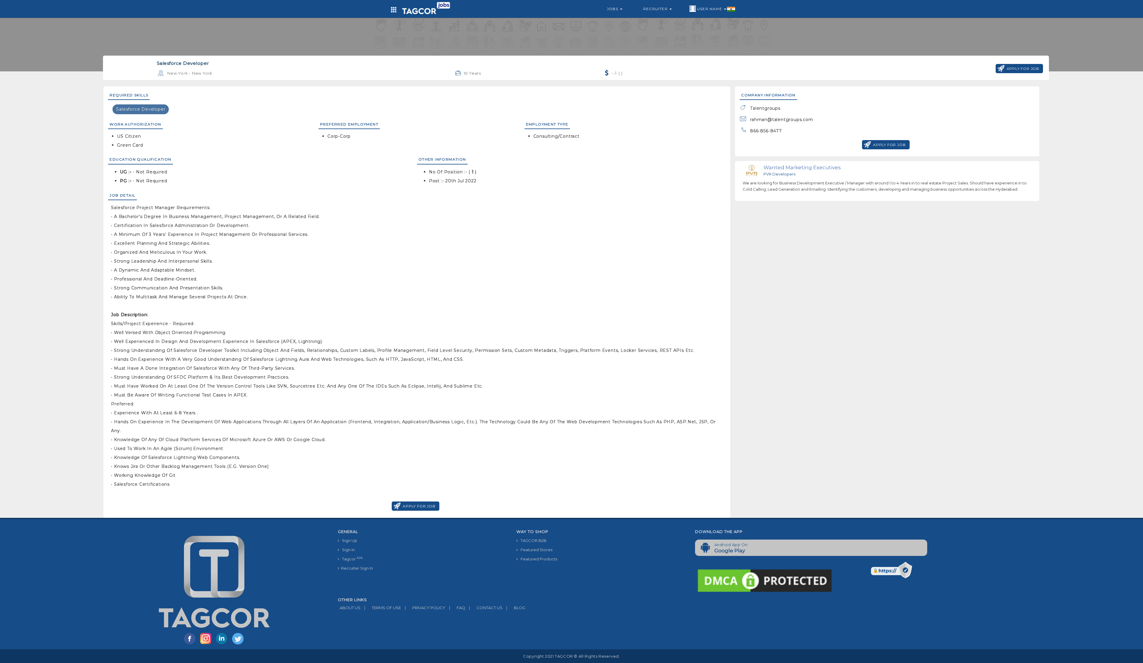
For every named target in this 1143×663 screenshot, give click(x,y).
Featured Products (537, 559)
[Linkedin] (223, 644)
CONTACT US (485, 607)
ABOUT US (349, 607)
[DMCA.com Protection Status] (764, 580)
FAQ (457, 607)
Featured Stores (535, 549)
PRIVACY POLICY (425, 607)
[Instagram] (207, 644)
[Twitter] (238, 644)
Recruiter (656, 9)
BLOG (515, 607)
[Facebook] (191, 644)
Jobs (613, 9)
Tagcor (351, 558)
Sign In (347, 549)
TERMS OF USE (382, 607)
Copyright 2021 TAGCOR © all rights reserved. (571, 656)
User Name (710, 9)
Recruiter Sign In (356, 568)
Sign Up (348, 540)
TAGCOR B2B (532, 540)
